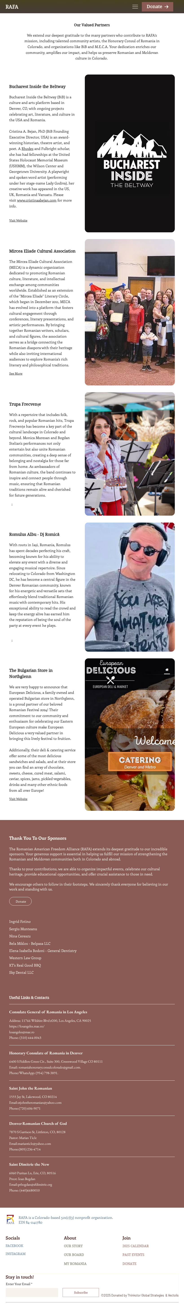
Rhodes (27, 148)
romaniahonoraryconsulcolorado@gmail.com (49, 1067)
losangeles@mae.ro (21, 1032)
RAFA (12, 7)
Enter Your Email (19, 1284)
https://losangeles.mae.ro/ (26, 1026)
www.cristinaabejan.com (37, 200)
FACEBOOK (14, 1246)
